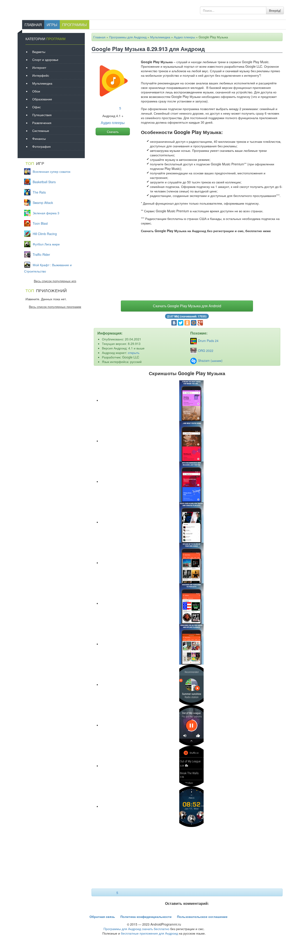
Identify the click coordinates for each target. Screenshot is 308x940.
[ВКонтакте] (174, 323)
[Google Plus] (200, 323)
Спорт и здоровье (45, 59)
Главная (33, 24)
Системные (40, 130)
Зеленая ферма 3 (46, 213)
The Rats (39, 192)
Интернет (39, 67)
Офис (36, 107)
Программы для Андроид (128, 37)
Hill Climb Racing (45, 233)
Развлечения (41, 122)
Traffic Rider (41, 254)
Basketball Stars (44, 182)
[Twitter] (180, 323)
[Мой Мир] (193, 323)
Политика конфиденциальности (146, 916)
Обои (36, 91)
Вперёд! (275, 10)
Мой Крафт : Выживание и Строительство (48, 268)
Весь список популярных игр (55, 281)
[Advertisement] (187, 267)
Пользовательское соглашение (202, 916)
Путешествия (42, 115)
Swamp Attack (43, 202)
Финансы (39, 138)
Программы (74, 24)
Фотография (41, 146)
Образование (42, 99)
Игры (52, 24)
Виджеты (38, 51)
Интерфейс (40, 75)
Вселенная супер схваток (51, 171)
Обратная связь (102, 916)
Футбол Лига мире (46, 244)
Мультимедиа (160, 37)
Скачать (113, 131)
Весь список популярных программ (55, 306)
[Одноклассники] (187, 323)
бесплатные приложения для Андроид (149, 933)
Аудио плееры (184, 37)
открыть (133, 352)
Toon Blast (40, 223)
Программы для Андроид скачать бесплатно (136, 928)
